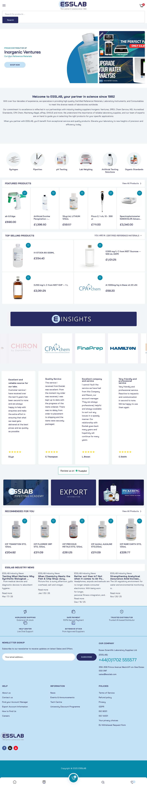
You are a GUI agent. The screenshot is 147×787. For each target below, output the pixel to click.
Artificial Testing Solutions (110, 170)
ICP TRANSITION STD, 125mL (15, 545)
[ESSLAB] (72, 5)
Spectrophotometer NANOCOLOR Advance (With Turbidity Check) (130, 217)
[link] (122, 44)
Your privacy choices (108, 720)
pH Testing (61, 169)
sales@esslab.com (107, 674)
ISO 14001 (103, 716)
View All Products (130, 183)
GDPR (101, 706)
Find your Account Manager (15, 702)
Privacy (102, 702)
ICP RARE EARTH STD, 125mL (130, 545)
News (52, 693)
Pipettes (37, 169)
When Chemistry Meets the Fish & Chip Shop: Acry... (54, 577)
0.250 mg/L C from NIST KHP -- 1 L (51, 285)
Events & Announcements (62, 697)
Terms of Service (107, 693)
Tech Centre (56, 702)
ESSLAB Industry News (13, 573)
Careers (6, 716)
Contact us (7, 697)
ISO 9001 (103, 711)
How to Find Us (9, 711)
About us (6, 693)
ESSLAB (82, 768)
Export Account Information (15, 706)
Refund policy (105, 697)
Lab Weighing (85, 169)
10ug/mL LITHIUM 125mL (71, 217)
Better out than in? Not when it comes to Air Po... (89, 577)
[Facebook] (4, 748)
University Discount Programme (65, 706)
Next (90, 57)
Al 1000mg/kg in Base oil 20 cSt (121, 285)
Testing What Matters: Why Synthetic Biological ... (18, 577)
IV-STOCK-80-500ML (44, 252)
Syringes (13, 169)
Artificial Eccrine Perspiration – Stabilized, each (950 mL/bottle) (44, 217)
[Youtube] (16, 748)
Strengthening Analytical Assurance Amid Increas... (125, 577)
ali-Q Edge (10, 216)
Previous (9, 57)
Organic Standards (134, 169)
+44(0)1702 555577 (118, 659)
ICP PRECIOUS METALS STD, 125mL (72, 545)
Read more (7, 593)
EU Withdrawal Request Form (112, 725)
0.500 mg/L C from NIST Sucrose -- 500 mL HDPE (123, 252)
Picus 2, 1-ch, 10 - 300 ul (102, 217)
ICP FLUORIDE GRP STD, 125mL (43, 545)
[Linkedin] (10, 748)
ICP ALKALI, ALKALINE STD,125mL (101, 545)
